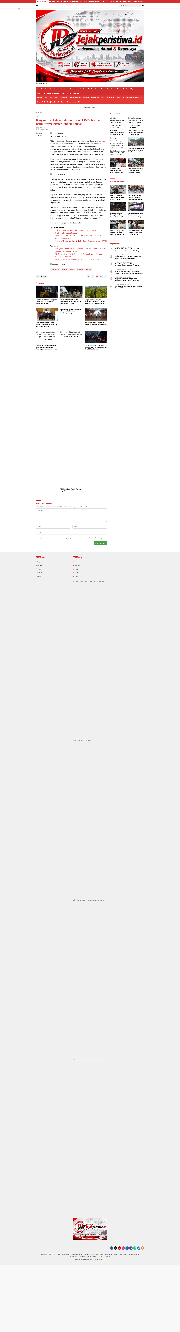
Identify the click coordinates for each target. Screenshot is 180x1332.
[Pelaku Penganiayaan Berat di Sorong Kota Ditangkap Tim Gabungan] (136, 224)
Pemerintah (95, 89)
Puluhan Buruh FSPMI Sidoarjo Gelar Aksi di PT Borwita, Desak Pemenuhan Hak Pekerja (135, 132)
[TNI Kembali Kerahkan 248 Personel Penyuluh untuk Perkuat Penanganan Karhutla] (71, 292)
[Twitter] (115, 1248)
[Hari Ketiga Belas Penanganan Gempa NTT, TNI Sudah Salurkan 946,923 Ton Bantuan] (96, 337)
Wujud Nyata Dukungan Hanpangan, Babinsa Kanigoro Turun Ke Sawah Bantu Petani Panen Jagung (95, 302)
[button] (139, 5)
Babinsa (64, 269)
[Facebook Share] (88, 276)
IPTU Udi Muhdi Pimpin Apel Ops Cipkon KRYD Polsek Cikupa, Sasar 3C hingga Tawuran (128, 250)
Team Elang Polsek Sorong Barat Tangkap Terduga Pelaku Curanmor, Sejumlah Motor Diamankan (117, 197)
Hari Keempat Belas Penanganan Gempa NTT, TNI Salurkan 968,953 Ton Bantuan (46, 301)
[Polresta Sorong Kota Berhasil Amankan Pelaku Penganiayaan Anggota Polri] (118, 224)
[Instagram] (123, 1248)
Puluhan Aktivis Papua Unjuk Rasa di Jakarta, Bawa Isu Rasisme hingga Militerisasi (135, 170)
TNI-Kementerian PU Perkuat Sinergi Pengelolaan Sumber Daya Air (96, 324)
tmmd (39, 576)
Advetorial (76, 93)
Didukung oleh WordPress (83, 1259)
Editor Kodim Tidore (45, 128)
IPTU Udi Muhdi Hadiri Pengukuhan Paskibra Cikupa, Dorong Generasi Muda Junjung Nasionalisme (128, 272)
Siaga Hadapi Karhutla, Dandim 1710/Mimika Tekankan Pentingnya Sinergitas (70, 311)
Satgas (39, 562)
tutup (32, 9)
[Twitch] (131, 1248)
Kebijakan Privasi (53, 93)
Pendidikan (110, 89)
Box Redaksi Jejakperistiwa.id (132, 89)
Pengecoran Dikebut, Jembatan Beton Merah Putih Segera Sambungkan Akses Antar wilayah (47, 347)
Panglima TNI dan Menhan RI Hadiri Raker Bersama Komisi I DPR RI (81, 241)
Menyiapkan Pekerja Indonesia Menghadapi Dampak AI (137, 1)
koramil (88, 269)
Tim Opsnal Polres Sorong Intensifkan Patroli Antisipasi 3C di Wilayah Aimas (117, 215)
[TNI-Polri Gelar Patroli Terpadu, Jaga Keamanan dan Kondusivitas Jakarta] (71, 409)
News (102, 89)
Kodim (39, 572)
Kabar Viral (63, 89)
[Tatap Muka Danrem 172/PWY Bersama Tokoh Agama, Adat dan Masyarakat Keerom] (47, 314)
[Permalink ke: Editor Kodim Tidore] (37, 128)
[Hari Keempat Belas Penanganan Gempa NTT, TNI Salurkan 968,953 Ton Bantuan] (47, 292)
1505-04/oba (55, 269)
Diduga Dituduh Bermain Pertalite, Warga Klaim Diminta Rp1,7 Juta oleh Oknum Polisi (117, 170)
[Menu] (37, 5)
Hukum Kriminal (75, 89)
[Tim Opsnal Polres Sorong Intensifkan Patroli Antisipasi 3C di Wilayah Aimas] (118, 206)
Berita (69, 93)
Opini (118, 89)
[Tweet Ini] (92, 276)
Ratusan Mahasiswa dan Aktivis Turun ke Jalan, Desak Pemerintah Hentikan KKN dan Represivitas (136, 150)
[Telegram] (138, 1248)
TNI (46, 89)
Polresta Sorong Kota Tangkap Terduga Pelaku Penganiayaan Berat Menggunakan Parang (135, 197)
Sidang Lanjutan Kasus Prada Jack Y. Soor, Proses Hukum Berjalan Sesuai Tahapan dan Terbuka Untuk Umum (136, 215)
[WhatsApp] (134, 1248)
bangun (71, 269)
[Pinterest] (119, 1248)
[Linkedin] (127, 1248)
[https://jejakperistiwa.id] (90, 46)
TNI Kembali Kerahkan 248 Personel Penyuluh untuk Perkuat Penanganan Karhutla (71, 301)
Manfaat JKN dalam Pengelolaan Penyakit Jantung (93, 1)
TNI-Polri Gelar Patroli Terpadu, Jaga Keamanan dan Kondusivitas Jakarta (71, 491)
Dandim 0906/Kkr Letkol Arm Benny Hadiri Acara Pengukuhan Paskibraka (129, 257)
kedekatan (80, 269)
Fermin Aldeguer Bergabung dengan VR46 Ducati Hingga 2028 (79, 259)
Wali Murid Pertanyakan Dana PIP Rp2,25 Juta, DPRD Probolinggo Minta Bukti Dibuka (117, 132)
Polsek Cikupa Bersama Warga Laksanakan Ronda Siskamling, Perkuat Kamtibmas (128, 264)
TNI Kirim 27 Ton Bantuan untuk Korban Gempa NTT (128, 287)
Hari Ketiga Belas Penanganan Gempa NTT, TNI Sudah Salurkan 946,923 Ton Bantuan (96, 347)
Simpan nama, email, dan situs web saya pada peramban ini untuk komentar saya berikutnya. (70, 538)
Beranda (39, 89)
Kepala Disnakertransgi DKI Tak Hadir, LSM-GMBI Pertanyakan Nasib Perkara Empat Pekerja (117, 153)
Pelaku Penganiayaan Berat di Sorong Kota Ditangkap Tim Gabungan (135, 233)
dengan (102, 141)
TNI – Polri (53, 89)
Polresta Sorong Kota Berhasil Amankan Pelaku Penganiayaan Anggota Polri (117, 233)
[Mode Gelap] (143, 5)
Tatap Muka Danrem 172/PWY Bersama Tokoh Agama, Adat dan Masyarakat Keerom (46, 324)
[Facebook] (111, 1248)
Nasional (86, 89)
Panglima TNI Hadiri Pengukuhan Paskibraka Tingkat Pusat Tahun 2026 (127, 279)
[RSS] (142, 1248)
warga (39, 569)
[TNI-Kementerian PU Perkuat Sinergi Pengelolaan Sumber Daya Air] (96, 314)
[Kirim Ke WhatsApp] (105, 276)
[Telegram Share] (101, 276)
